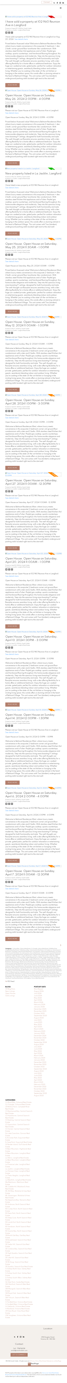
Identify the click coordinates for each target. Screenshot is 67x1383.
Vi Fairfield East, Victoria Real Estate (50, 975)
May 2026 (38, 998)
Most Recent (38, 989)
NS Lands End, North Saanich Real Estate (48, 964)
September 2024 (40, 1042)
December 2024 (40, 1035)
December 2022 (40, 1086)
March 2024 (38, 1055)
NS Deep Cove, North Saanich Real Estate (26, 964)
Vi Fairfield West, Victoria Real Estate (19, 1304)
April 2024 (38, 1053)
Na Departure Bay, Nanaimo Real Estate (45, 961)
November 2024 (40, 1038)
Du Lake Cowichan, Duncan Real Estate (30, 953)
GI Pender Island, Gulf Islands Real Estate (34, 954)
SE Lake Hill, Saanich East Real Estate (52, 969)
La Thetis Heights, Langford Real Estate (30, 958)
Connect (47, 2)
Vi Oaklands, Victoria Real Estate (31, 976)
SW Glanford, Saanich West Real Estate (25, 973)
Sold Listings (10, 996)
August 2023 (39, 1071)
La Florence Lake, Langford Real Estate (27, 957)
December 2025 (40, 1009)
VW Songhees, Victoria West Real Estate (34, 978)
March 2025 (38, 1029)
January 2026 (39, 1007)
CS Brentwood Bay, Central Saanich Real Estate (32, 950)
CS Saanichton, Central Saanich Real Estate (44, 951)
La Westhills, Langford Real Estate (49, 958)
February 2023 (39, 1084)
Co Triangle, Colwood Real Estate (40, 948)
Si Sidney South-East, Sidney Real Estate (19, 972)
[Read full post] (33, 18)
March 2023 (38, 1082)
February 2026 (39, 1004)
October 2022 (39, 1091)
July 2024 (37, 1047)
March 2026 (38, 1002)
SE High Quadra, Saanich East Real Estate (31, 969)
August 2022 (39, 1095)
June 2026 (38, 996)
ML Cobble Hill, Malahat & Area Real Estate (34, 960)
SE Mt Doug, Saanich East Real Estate (15, 970)
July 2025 (38, 1020)
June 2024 (38, 1049)
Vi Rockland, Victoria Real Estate (49, 976)
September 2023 (40, 1069)
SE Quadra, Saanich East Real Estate (35, 970)
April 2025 (38, 1027)
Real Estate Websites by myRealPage (50, 1361)
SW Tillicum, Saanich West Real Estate (31, 975)
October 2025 (39, 1013)
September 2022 (40, 1093)
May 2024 (38, 1051)
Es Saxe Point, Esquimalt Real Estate (14, 954)
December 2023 (40, 1062)
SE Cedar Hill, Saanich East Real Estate (43, 967)
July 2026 (37, 993)
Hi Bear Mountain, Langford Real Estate (22, 956)
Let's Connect (19, 1355)
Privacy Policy (35, 1361)
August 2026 (39, 991)
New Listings (10, 991)
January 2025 (39, 1033)
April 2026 (38, 1000)
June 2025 (38, 1022)
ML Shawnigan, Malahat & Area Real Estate (23, 961)
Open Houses (10, 993)
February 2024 (39, 1058)
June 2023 (38, 1075)
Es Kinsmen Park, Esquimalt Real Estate (50, 953)
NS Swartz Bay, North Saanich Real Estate (35, 966)
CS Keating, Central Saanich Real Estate (22, 951)
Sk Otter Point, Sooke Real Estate (17, 1282)
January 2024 (39, 1060)
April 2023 (38, 1080)
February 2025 (39, 1031)
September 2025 (40, 1015)
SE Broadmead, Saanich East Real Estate (22, 967)
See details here (21, 39)
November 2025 (40, 1011)
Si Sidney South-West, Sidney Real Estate (40, 972)
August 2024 (39, 1044)
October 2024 (39, 1040)
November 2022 (40, 1089)
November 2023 (40, 1064)
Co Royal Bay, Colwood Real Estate (22, 948)
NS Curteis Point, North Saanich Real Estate (35, 963)
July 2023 (37, 1073)
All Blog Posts (10, 989)
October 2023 (39, 1067)
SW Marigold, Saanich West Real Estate (46, 973)
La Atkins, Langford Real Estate (40, 956)
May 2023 (38, 1078)
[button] (54, 3)
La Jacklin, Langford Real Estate (20, 30)
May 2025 (38, 1024)
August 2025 (39, 1018)
